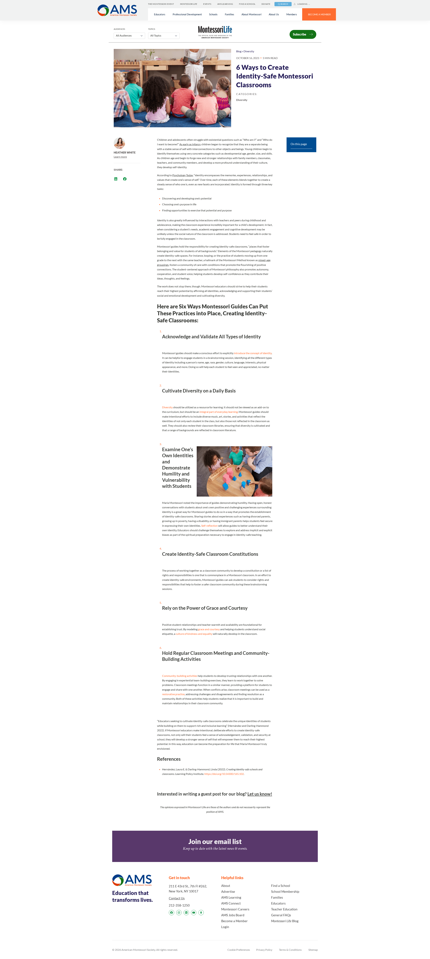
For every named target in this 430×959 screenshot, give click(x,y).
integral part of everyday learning (219, 411)
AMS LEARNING (225, 4)
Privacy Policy (264, 949)
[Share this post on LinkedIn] (116, 179)
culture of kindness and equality (194, 633)
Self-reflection (209, 525)
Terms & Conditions (290, 949)
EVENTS (207, 4)
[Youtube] (193, 912)
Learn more (120, 156)
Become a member (319, 14)
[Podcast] (201, 912)
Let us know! (259, 794)
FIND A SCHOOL (247, 4)
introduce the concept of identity (252, 353)
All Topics (155, 35)
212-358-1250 (179, 905)
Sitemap (313, 949)
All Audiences (124, 35)
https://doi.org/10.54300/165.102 (224, 773)
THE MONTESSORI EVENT (161, 4)
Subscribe (299, 34)
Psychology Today (182, 175)
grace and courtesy (209, 629)
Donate (266, 4)
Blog (238, 51)
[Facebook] (171, 912)
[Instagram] (179, 912)
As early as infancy (189, 144)
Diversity (249, 51)
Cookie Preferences (238, 949)
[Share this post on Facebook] (125, 179)
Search (284, 4)
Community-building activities (179, 675)
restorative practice (173, 694)
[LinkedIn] (186, 912)
